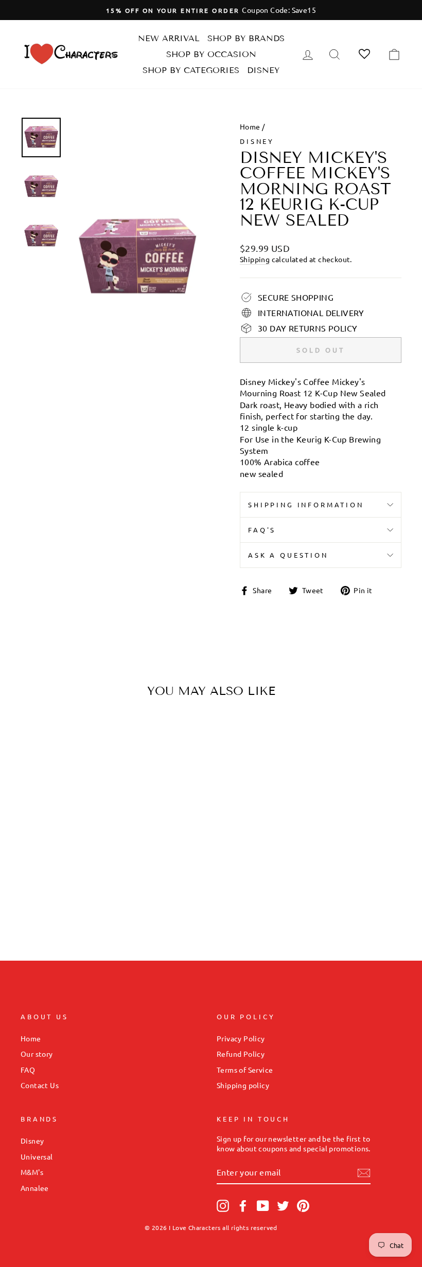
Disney (263, 70)
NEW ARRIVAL (169, 38)
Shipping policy (243, 1085)
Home (250, 126)
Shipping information (306, 504)
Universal (37, 1156)
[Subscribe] (364, 1173)
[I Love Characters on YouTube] (263, 1206)
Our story (37, 1053)
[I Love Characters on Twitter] (283, 1206)
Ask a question (288, 554)
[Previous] (37, 786)
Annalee (35, 1187)
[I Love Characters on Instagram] (223, 1206)
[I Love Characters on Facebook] (243, 1206)
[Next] (91, 786)
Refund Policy (241, 1053)
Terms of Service (245, 1069)
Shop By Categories (191, 70)
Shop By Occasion (211, 54)
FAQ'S (262, 529)
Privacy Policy (241, 1038)
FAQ (28, 1069)
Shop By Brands (246, 38)
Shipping (255, 259)
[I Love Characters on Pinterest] (303, 1206)
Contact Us (40, 1085)
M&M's (32, 1172)
